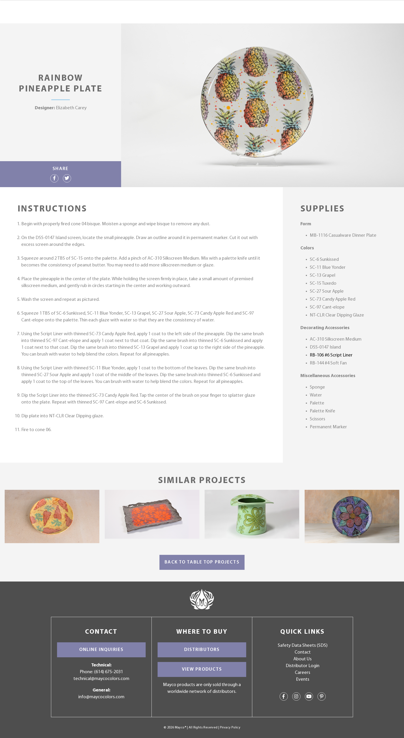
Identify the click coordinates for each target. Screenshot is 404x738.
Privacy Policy (230, 727)
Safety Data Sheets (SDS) (303, 645)
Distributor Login (302, 666)
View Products (202, 669)
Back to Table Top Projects (202, 562)
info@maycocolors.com (101, 697)
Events (302, 679)
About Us (302, 659)
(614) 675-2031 (108, 672)
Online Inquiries (101, 649)
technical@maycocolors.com (101, 678)
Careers (302, 672)
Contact (303, 652)
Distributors (202, 649)
